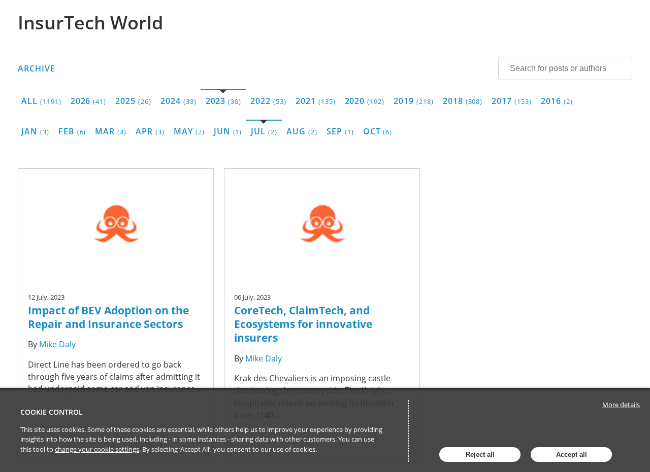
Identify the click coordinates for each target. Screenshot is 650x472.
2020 (365, 100)
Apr (150, 131)
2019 (414, 100)
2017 (512, 100)
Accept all (571, 454)
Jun (228, 131)
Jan (35, 131)
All (41, 100)
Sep (340, 131)
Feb (72, 131)
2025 (133, 100)
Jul (264, 131)
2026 (89, 100)
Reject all (480, 454)
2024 (178, 100)
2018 (463, 100)
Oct (378, 131)
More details (621, 404)
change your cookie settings (97, 449)
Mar (110, 131)
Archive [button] (36, 68)
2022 (268, 100)
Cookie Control (51, 412)
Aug (301, 131)
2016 (557, 100)
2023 (224, 100)
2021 (316, 100)
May (189, 131)
